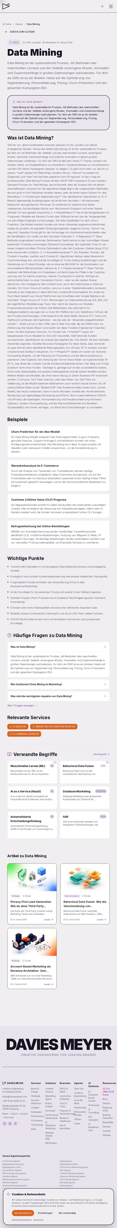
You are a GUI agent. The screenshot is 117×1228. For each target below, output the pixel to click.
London (24, 1113)
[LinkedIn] (10, 1123)
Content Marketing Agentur (72, 1173)
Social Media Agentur (11, 1170)
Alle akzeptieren (23, 1213)
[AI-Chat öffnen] (102, 6)
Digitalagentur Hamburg (13, 1164)
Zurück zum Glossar (22, 31)
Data (33, 1129)
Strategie (35, 1096)
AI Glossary (93, 1105)
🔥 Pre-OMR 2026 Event (108, 1091)
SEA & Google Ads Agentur (14, 1173)
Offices (77, 1119)
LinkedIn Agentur (10, 1176)
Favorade (50, 1110)
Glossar (106, 1103)
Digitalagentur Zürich (11, 1167)
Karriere (107, 1126)
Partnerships (80, 1107)
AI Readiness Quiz (93, 1127)
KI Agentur (19, 726)
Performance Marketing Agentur (74, 1167)
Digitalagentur (66, 1161)
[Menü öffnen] (111, 6)
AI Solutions (37, 1120)
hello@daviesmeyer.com (14, 1096)
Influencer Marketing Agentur (73, 1176)
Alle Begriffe (100, 754)
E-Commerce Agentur (26, 734)
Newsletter (108, 1122)
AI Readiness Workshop (50, 1125)
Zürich (14, 1113)
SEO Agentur (65, 1170)
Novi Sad (9, 1117)
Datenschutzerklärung (22, 1220)
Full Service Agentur (11, 1161)
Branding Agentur (67, 1182)
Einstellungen (45, 1213)
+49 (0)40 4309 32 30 (13, 1101)
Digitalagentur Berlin (69, 1164)
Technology (37, 1124)
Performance (37, 1116)
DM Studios (51, 1143)
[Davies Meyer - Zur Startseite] (4, 1083)
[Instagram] (4, 1123)
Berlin (5, 1113)
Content (35, 1107)
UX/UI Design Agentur (69, 1179)
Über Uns (78, 1088)
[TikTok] (15, 1123)
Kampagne (36, 1112)
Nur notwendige (67, 1213)
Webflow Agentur (10, 1182)
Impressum (38, 1220)
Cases (77, 1123)
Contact (106, 1131)
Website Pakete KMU (49, 1135)
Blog (105, 1099)
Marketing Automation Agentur (55, 726)
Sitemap (107, 1135)
